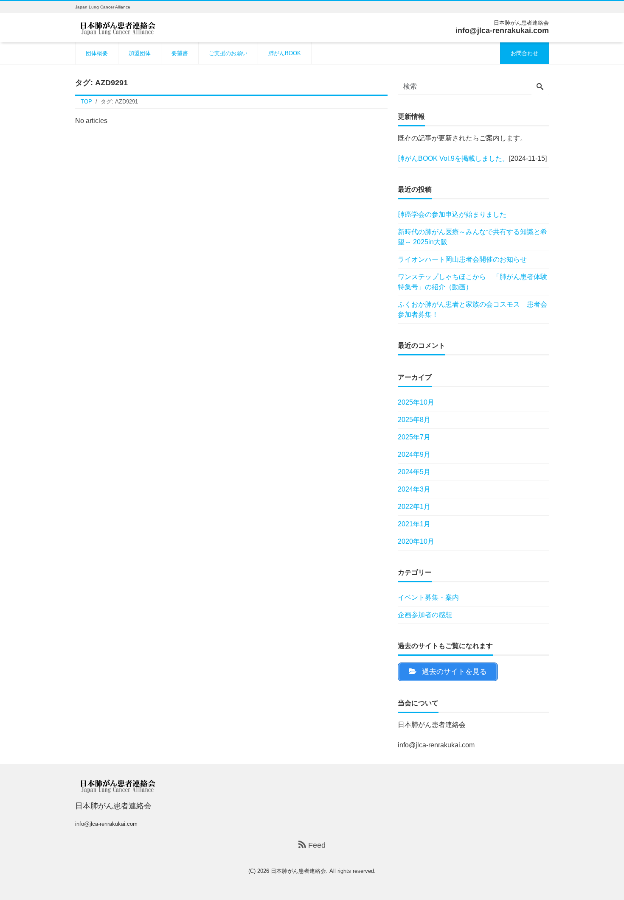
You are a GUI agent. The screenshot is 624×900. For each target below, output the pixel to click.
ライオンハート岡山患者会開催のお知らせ (462, 259)
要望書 (179, 53)
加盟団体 (140, 53)
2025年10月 (416, 402)
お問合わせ (524, 53)
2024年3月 (414, 489)
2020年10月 (416, 541)
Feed (316, 845)
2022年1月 (414, 506)
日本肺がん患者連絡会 (298, 871)
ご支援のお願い (228, 53)
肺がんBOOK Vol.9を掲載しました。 (453, 158)
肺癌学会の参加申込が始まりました (452, 214)
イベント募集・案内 (428, 597)
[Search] (539, 87)
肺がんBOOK (284, 53)
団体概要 (97, 53)
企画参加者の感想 (425, 614)
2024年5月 (414, 471)
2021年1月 (414, 524)
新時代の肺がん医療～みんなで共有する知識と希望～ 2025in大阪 (472, 237)
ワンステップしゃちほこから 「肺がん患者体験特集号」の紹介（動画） (472, 282)
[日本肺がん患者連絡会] (117, 27)
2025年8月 (414, 419)
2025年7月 (414, 437)
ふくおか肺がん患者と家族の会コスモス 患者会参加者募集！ (472, 309)
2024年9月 (414, 454)
